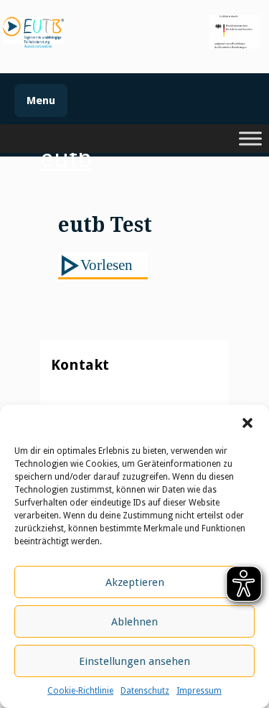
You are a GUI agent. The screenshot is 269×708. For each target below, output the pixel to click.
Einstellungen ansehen (134, 661)
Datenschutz (145, 691)
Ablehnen (134, 621)
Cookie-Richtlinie (80, 691)
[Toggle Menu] (250, 139)
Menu (41, 100)
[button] (247, 423)
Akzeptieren (134, 582)
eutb (66, 158)
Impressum (199, 691)
